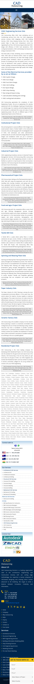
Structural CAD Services (9, 479)
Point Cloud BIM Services (10, 662)
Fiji (22, 386)
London (23, 403)
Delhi (31, 381)
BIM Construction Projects (9, 514)
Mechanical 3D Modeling (9, 494)
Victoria (22, 435)
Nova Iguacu (29, 412)
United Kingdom (12, 433)
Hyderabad (24, 394)
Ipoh (29, 394)
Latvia (7, 401)
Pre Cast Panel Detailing (10, 651)
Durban (12, 384)
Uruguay (25, 433)
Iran (31, 394)
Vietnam (30, 435)
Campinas (17, 373)
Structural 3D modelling (9, 481)
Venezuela (12, 435)
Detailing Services (8, 648)
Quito (2, 420)
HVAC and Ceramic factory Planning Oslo (14, 341)
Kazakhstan (22, 397)
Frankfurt (14, 388)
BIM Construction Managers (10, 505)
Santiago (27, 422)
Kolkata (30, 397)
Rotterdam (8, 422)
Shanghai (30, 423)
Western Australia (21, 437)
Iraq (2, 396)
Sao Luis (8, 423)
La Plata (24, 399)
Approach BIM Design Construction (11, 507)
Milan (5, 409)
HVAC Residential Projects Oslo (21, 367)
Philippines (9, 416)
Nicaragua (13, 412)
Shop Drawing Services (9, 643)
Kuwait (19, 399)
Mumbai (26, 409)
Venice (17, 435)
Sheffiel (3, 425)
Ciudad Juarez (24, 377)
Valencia (7, 435)
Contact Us (6, 625)
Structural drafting (7, 488)
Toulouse (7, 431)
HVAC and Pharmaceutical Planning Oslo (20, 200)
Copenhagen (16, 379)
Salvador (14, 422)
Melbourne (21, 407)
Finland (25, 386)
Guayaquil (30, 392)
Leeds (16, 401)
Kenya (26, 397)
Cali (6, 373)
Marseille (3, 407)
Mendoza (26, 407)
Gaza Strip (20, 388)
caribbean (8, 375)
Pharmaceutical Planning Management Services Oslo (15, 197)
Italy (14, 396)
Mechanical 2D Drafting (9, 492)
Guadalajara (9, 392)
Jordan (17, 397)
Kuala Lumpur (14, 399)
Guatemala (23, 392)
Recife (5, 420)
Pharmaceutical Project (11, 175)
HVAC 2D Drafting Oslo (18, 116)
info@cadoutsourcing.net (12, 603)
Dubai (21, 383)
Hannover (8, 394)
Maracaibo (29, 405)
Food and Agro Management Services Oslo (12, 223)
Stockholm (12, 427)
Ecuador (22, 384)
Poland (15, 416)
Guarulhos (16, 392)
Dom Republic (10, 383)
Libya (28, 401)
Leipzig (20, 401)
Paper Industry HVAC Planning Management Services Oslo (15, 308)
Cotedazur (3, 381)
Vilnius (3, 437)
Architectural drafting (8, 477)
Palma (23, 414)
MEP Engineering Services (10, 638)
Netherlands (24, 410)
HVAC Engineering (13, 31)
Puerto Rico (14, 418)
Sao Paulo (13, 423)
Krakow (3, 399)
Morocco (21, 409)
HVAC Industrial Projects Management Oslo (11, 170)
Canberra (23, 373)
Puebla (8, 418)
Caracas (3, 375)
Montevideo (16, 409)
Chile (31, 375)
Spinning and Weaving (13, 256)
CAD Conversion (7, 525)
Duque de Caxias (5, 384)
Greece (3, 392)
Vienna (26, 435)
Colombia (9, 379)
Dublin (25, 383)
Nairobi (11, 410)
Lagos (28, 399)
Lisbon (3, 403)
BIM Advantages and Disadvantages (12, 509)
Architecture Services (9, 633)
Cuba (8, 381)
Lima (31, 401)
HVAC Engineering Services (10, 657)
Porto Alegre (20, 416)
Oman (8, 414)
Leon (24, 401)
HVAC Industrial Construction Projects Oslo (13, 167)
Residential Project (10, 346)
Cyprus (17, 381)
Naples (15, 410)
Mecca (7, 407)
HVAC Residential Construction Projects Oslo (13, 366)
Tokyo (2, 431)
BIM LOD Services (8, 660)
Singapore (14, 425)
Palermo (19, 414)
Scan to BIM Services (9, 665)
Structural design (7, 483)
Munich (30, 409)
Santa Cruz (21, 422)
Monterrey (9, 409)
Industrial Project (9, 151)
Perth (2, 416)
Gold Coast (23, 390)
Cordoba (23, 379)
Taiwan (3, 429)
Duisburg (30, 383)
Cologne (3, 379)
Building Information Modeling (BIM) (13, 641)
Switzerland (25, 427)
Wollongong (29, 437)
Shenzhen (8, 425)
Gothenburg (29, 390)
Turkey (24, 431)
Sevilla (25, 423)
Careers (5, 622)
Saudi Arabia (20, 423)
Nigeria (18, 412)
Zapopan (8, 438)
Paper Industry (8, 288)
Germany (3, 390)
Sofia (20, 425)
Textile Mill (7, 233)
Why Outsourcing (7, 527)
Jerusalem (29, 396)
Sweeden (19, 427)
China (2, 377)
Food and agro (11, 205)
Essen (9, 386)
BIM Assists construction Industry (11, 512)
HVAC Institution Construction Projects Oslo (13, 143)
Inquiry (5, 620)
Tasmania (7, 429)
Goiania (17, 390)
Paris (31, 414)
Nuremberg (4, 414)
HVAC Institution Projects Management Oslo (14, 146)
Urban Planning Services (10, 667)
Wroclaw (3, 438)
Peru (5, 416)
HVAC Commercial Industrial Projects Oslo (23, 169)
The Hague (25, 429)
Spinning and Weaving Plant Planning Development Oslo (17, 285)
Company (5, 612)
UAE (28, 431)
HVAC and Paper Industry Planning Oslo (20, 311)
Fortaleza (3, 388)
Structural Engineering (9, 636)
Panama (27, 414)
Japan (18, 396)
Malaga (7, 405)
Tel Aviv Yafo (18, 429)
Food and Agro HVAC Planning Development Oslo (14, 225)
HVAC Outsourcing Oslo (7, 116)
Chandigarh (21, 375)
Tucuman (12, 431)
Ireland (6, 396)
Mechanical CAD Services (10, 490)
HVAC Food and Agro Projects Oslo (23, 226)
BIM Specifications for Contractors (11, 503)
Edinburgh (26, 384)
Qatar (24, 418)
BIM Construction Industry (9, 518)
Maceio (30, 403)
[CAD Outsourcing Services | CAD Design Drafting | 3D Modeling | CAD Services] (17, 4)
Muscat (7, 410)
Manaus (18, 405)
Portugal (26, 416)
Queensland (29, 418)
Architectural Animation (9, 474)
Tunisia (17, 431)
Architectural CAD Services (10, 470)
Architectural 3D (7, 472)
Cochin (30, 377)
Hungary (19, 394)
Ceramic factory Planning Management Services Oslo (13, 338)
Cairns (2, 373)
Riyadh (21, 420)
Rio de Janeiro (15, 420)
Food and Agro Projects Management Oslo (12, 228)
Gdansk (26, 388)
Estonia (14, 386)
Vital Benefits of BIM (8, 521)
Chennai (27, 375)
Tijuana (30, 429)
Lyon (27, 403)
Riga (8, 420)
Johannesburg (4, 397)
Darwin (27, 381)
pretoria (3, 418)
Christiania (7, 377)
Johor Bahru (12, 397)
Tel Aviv (13, 429)
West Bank (13, 437)
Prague (30, 416)
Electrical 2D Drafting (8, 498)
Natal (18, 410)
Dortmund (17, 383)
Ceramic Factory (9, 318)
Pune (20, 418)
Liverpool (12, 403)
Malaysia (12, 405)
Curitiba (13, 381)
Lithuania (7, 403)
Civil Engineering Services (10, 646)
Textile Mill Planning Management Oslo (23, 252)
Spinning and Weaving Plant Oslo (9, 282)
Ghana (8, 390)
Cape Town (29, 373)
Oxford (15, 414)
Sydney (30, 427)
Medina (16, 407)
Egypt (31, 384)
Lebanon (12, 401)
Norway (23, 412)
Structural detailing (8, 485)
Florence (30, 386)
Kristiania (8, 399)
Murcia (3, 410)
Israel (10, 396)
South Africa (25, 425)
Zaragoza (13, 438)
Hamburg (3, 394)
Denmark (3, 383)
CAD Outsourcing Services (10, 523)
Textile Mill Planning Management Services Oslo (13, 249)
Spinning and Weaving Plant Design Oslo (22, 283)
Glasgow (13, 390)
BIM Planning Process (8, 516)
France (8, 388)
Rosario (3, 422)
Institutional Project (10, 123)
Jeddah (24, 396)
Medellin (12, 407)
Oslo (12, 414)
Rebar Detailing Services (10, 675)
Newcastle (7, 412)
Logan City (18, 403)
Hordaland (14, 394)
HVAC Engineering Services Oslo (16, 118)
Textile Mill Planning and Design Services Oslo (18, 251)
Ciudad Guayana (15, 377)
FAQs (4, 529)
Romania (26, 420)
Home (4, 610)
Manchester (23, 405)
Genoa (30, 388)
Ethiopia (19, 386)
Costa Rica (29, 379)
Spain (8, 427)
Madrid (3, 405)
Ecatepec (17, 384)
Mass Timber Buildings (9, 670)
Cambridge (11, 373)
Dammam (22, 381)
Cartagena (14, 375)
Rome (31, 420)
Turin (20, 431)
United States (19, 433)
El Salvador (4, 386)
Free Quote (6, 627)
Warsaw (7, 437)
